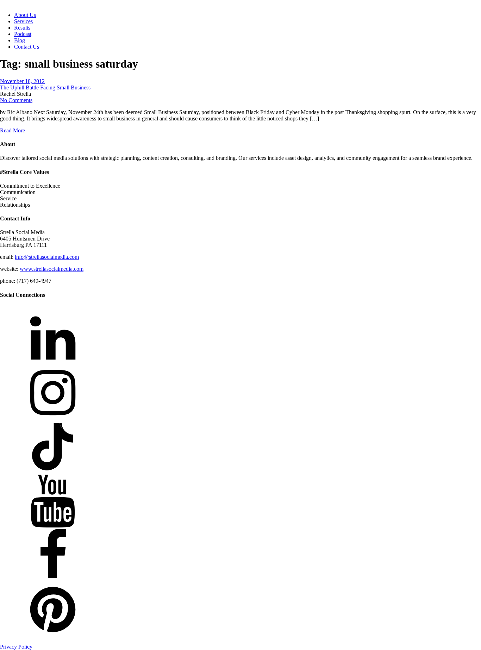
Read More (12, 130)
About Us (25, 15)
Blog (19, 40)
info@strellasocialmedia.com (47, 257)
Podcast (22, 34)
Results (22, 28)
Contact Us (26, 47)
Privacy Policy (16, 647)
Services (23, 21)
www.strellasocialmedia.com (51, 269)
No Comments (16, 100)
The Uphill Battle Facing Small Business (45, 87)
